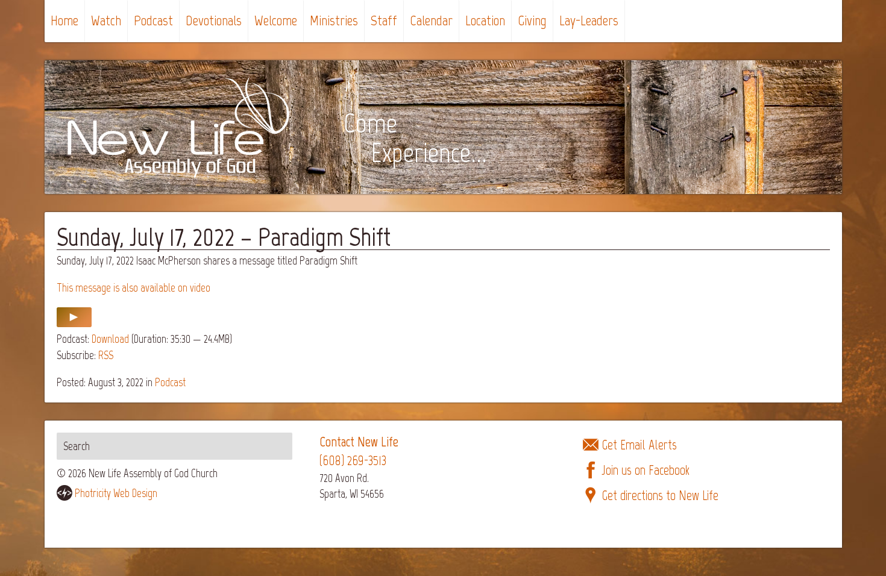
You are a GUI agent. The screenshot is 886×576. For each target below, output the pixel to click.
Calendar (431, 20)
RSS (105, 355)
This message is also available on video (133, 288)
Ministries (334, 20)
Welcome (275, 20)
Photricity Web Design (116, 493)
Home (64, 20)
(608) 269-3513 (352, 460)
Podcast (153, 20)
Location (485, 20)
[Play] (74, 323)
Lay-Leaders (588, 20)
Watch (106, 20)
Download (110, 339)
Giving (532, 20)
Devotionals (214, 20)
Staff (384, 20)
